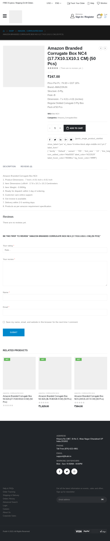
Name (6, 292)
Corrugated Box (71, 118)
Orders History (9, 499)
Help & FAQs (8, 488)
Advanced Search (10, 502)
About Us (7, 512)
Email (71, 139)
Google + (66, 139)
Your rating (8, 246)
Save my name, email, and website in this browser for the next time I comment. (42, 322)
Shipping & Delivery (11, 495)
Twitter (55, 139)
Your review (9, 259)
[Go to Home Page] (4, 31)
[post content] (19, 373)
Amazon (61, 118)
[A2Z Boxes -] (15, 16)
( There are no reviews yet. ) (71, 68)
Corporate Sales (9, 516)
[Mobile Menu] (5, 16)
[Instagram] (74, 471)
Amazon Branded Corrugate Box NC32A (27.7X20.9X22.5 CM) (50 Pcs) (18, 399)
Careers (6, 509)
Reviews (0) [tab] (26, 166)
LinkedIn (60, 139)
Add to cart (76, 128)
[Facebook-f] (59, 471)
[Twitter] (67, 471)
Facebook (50, 139)
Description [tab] (9, 166)
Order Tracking (9, 492)
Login (5, 506)
